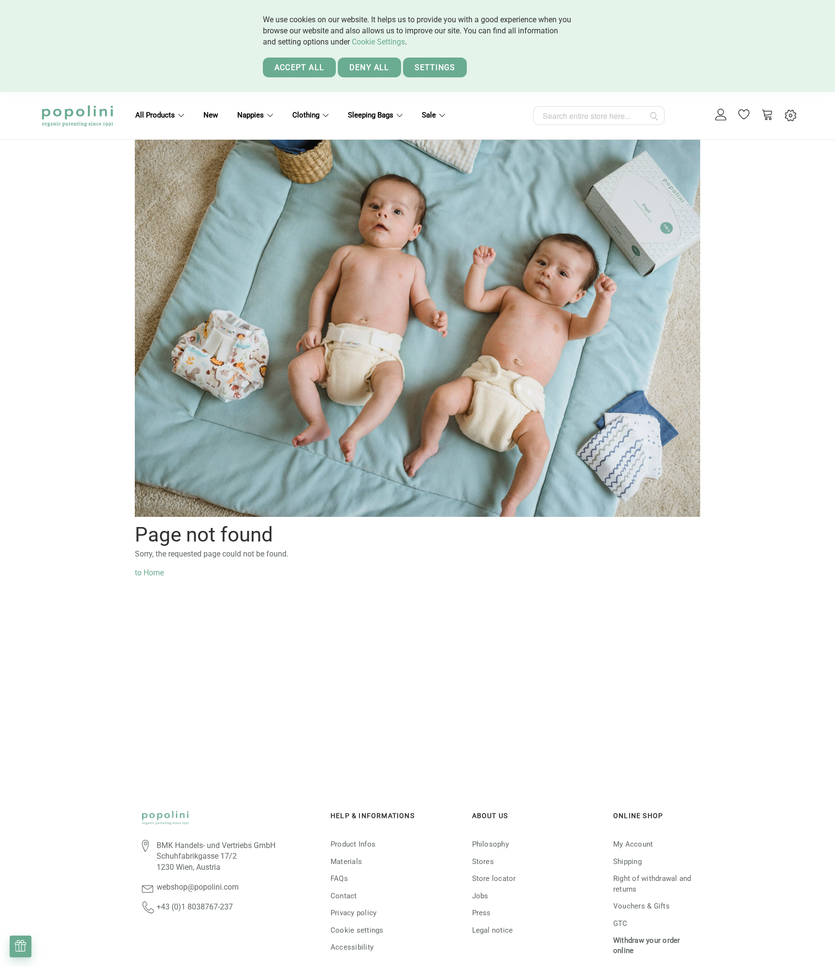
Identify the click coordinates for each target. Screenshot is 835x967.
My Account (633, 844)
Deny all (369, 67)
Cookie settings (357, 930)
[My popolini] (721, 115)
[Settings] (790, 116)
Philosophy (490, 844)
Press (481, 912)
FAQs (339, 878)
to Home (149, 572)
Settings (435, 67)
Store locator (494, 878)
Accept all (299, 67)
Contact (344, 896)
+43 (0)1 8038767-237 (195, 906)
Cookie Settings (378, 41)
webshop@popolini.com (198, 887)
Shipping (627, 861)
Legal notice (492, 930)
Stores (483, 861)
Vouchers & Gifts (641, 906)
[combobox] (599, 115)
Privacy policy (353, 912)
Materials (346, 861)
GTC (620, 923)
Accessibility (352, 947)
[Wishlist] (744, 115)
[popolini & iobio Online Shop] (77, 115)
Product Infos (353, 844)
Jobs (480, 896)
